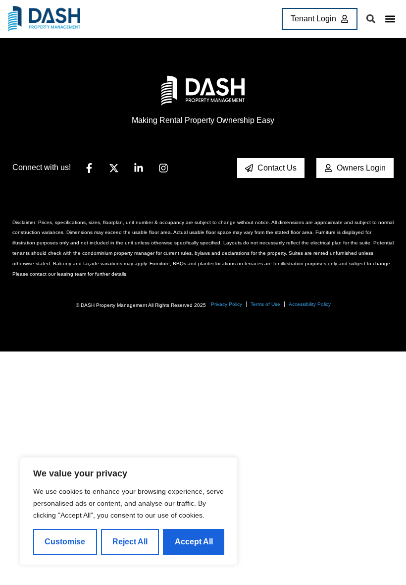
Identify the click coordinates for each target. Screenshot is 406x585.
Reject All (130, 541)
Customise (65, 541)
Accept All (194, 541)
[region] (129, 511)
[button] (390, 19)
